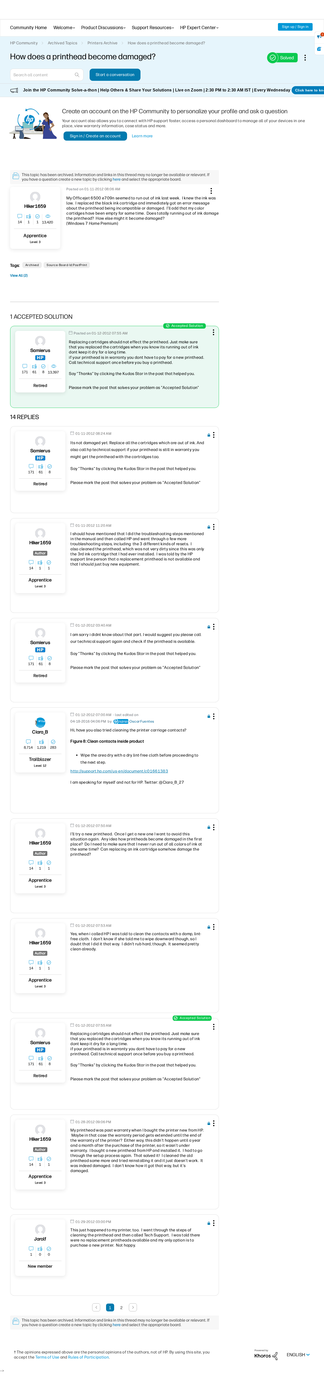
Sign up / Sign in (295, 27)
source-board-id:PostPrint (67, 265)
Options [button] (307, 57)
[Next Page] (133, 1307)
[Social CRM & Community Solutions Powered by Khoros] (266, 1354)
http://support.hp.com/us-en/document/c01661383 (119, 771)
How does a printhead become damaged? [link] (166, 43)
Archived (32, 265)
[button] (210, 190)
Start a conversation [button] (115, 74)
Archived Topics (62, 43)
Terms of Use (47, 1357)
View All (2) (19, 275)
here (117, 179)
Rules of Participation (88, 1357)
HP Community (24, 43)
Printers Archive (103, 43)
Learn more (142, 136)
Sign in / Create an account (95, 136)
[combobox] (47, 75)
